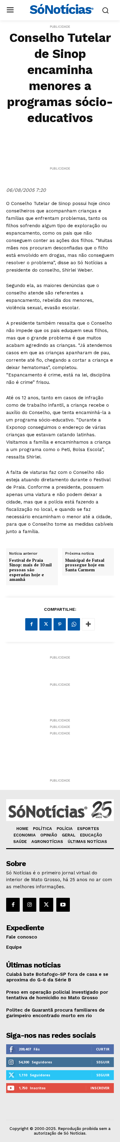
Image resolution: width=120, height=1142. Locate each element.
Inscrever (100, 1088)
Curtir (103, 1049)
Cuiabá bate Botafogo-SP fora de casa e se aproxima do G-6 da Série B (57, 977)
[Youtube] (63, 904)
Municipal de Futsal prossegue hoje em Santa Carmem (84, 565)
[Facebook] (31, 624)
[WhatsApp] (74, 624)
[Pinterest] (60, 624)
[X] (45, 624)
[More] (88, 624)
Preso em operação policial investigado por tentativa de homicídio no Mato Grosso (57, 994)
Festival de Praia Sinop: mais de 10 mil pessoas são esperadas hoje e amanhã (30, 570)
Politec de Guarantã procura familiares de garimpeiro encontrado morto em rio (55, 1012)
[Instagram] (29, 904)
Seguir (103, 1062)
